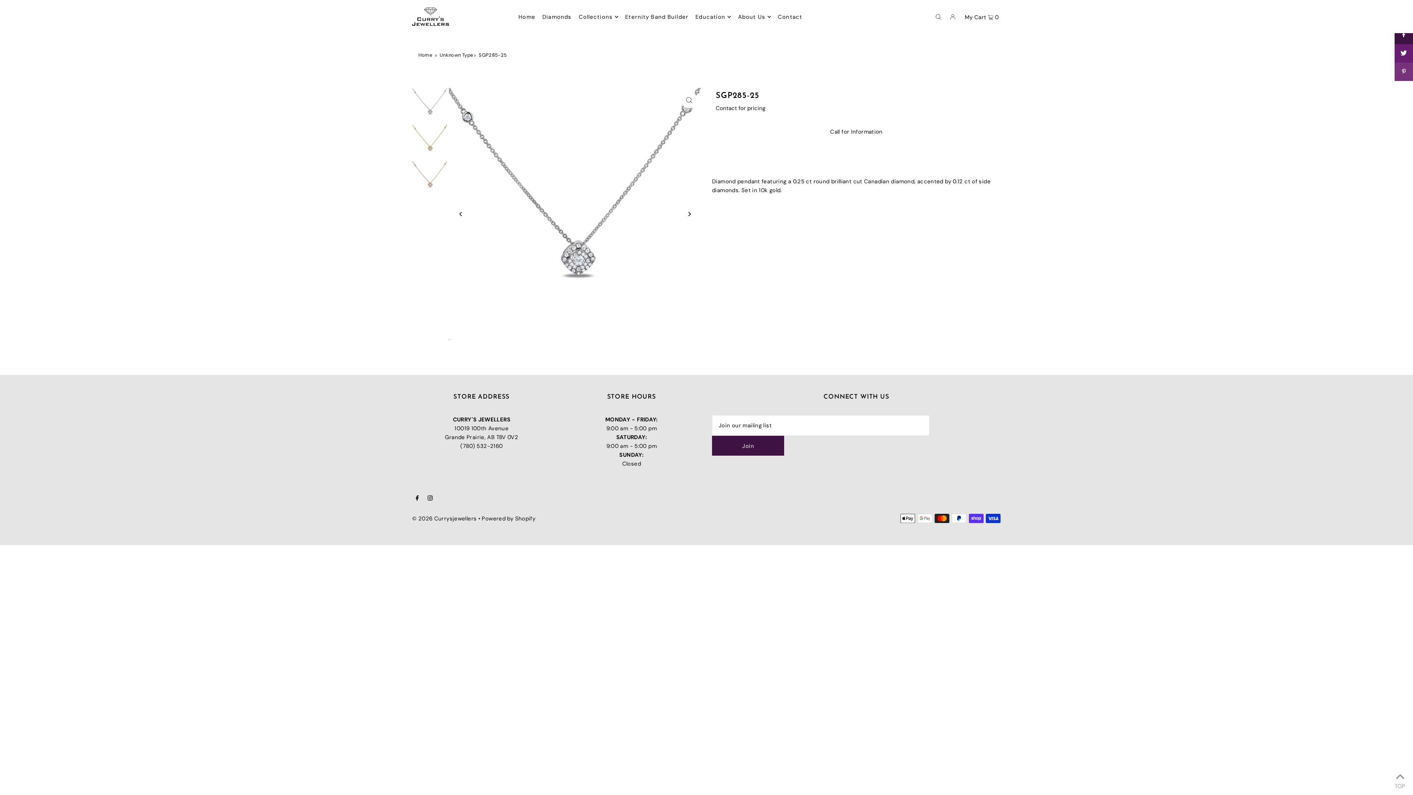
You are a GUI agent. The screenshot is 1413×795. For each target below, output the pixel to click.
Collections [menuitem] (596, 17)
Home (425, 55)
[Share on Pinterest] (1404, 72)
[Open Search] (938, 16)
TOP (1400, 785)
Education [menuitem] (710, 17)
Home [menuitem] (526, 17)
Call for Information (856, 131)
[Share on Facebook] (1404, 35)
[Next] (689, 214)
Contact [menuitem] (790, 17)
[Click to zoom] (689, 100)
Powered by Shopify (508, 518)
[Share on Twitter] (1404, 53)
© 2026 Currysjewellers (444, 518)
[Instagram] (430, 498)
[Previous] (461, 214)
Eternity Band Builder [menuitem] (656, 17)
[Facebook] (417, 498)
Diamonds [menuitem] (556, 17)
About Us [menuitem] (751, 17)
